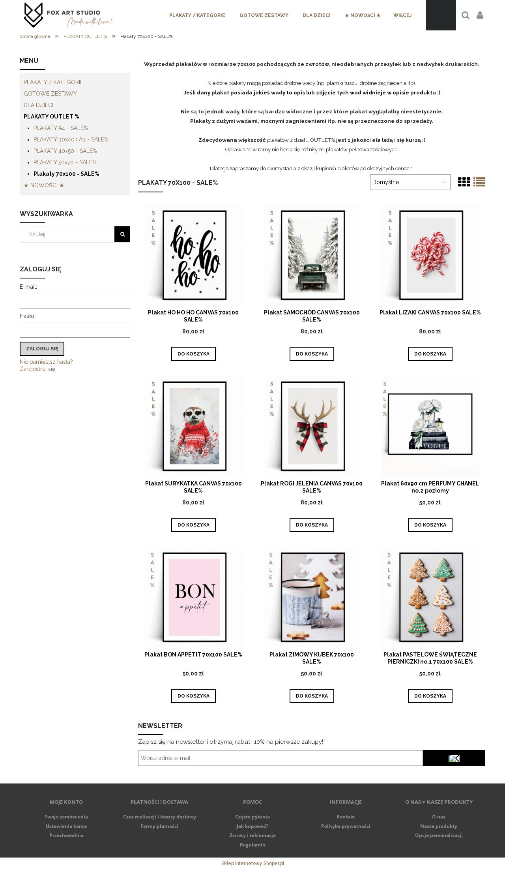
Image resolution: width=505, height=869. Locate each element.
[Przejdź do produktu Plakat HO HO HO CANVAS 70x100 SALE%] (193, 255)
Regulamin (253, 844)
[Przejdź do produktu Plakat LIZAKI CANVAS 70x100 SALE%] (430, 255)
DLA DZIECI (38, 105)
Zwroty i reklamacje (253, 835)
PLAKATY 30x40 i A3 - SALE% (71, 139)
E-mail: (28, 287)
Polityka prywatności (345, 826)
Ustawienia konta (66, 826)
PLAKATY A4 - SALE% (61, 128)
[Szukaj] (122, 234)
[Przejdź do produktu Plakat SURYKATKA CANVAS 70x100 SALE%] (193, 426)
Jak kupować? (252, 826)
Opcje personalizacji (439, 835)
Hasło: (28, 316)
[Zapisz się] (454, 758)
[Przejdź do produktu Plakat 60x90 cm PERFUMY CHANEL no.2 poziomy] (430, 426)
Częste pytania (252, 816)
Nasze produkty (438, 826)
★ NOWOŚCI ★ (44, 185)
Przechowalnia (66, 835)
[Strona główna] (68, 15)
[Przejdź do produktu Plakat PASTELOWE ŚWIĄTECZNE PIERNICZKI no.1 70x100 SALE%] (430, 597)
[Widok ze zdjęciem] (464, 182)
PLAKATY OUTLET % (51, 116)
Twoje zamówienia (66, 816)
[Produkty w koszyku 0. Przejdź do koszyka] (441, 15)
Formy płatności (159, 826)
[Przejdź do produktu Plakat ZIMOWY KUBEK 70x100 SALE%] (311, 597)
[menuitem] (197, 15)
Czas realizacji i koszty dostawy (159, 816)
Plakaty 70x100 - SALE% (66, 174)
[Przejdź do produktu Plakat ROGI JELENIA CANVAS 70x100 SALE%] (311, 426)
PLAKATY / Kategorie (53, 82)
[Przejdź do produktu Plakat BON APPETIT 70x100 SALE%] (193, 597)
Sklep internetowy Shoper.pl (252, 863)
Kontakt (346, 816)
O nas (438, 816)
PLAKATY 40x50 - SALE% (65, 151)
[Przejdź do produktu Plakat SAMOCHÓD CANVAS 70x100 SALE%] (311, 255)
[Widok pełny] (479, 182)
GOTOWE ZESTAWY (50, 93)
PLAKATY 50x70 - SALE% (65, 162)
